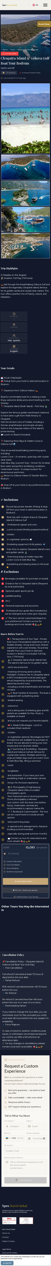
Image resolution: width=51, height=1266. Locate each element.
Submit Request (25, 1180)
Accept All (7, 1263)
